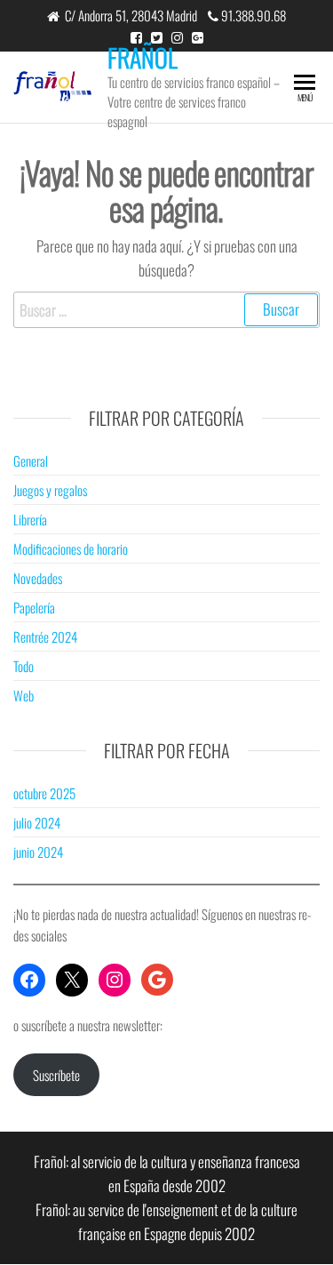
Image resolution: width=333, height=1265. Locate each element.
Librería (30, 519)
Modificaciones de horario (70, 548)
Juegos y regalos (50, 490)
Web (23, 695)
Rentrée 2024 (45, 636)
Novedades (37, 578)
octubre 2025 (44, 793)
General (30, 460)
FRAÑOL (142, 57)
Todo (23, 666)
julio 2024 (36, 822)
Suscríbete (56, 1075)
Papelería (34, 607)
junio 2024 (38, 851)
